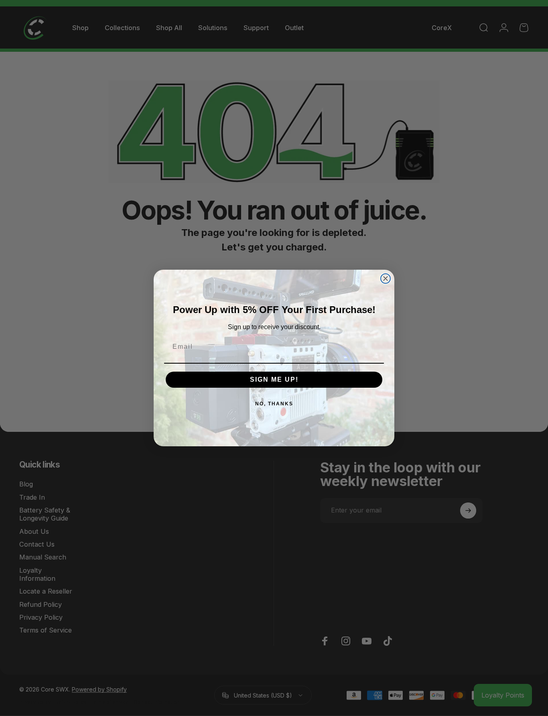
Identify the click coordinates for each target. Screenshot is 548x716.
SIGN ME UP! (274, 379)
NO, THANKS (274, 404)
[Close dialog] (385, 278)
